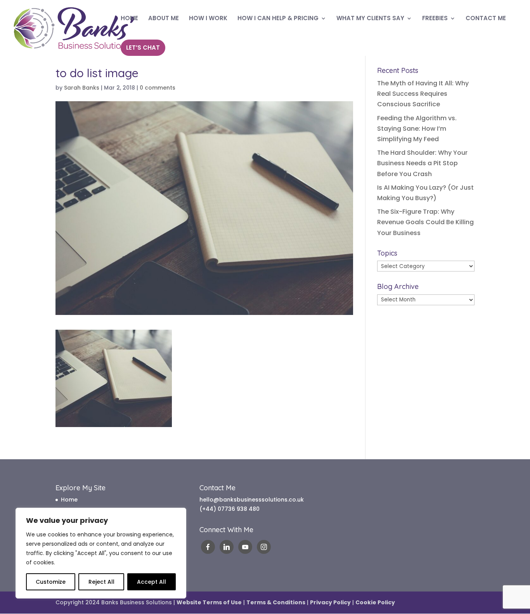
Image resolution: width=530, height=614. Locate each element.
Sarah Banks (81, 88)
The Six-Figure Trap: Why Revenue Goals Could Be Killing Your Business (425, 222)
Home (69, 499)
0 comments (157, 88)
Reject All (101, 582)
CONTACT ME (486, 19)
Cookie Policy (375, 602)
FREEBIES (435, 19)
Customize (51, 582)
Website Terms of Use (209, 602)
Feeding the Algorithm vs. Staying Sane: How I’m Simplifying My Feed (417, 129)
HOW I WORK (208, 19)
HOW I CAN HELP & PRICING (278, 19)
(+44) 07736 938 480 (229, 509)
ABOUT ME (163, 19)
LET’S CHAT (143, 47)
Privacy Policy (330, 602)
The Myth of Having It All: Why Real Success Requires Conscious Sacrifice (423, 94)
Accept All (151, 582)
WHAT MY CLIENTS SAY (370, 19)
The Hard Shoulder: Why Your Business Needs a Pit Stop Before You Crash (422, 163)
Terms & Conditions (275, 602)
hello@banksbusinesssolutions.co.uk (251, 499)
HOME (129, 19)
